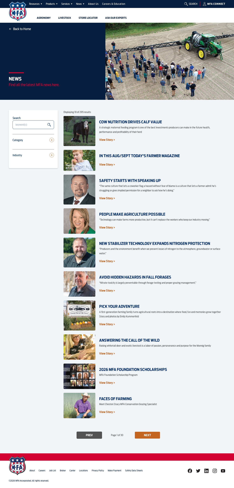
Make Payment (114, 470)
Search (17, 118)
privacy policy (98, 470)
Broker (63, 470)
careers (42, 470)
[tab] (35, 4)
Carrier (72, 470)
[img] (18, 11)
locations (83, 470)
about (32, 470)
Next (147, 435)
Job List (52, 470)
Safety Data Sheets (134, 470)
